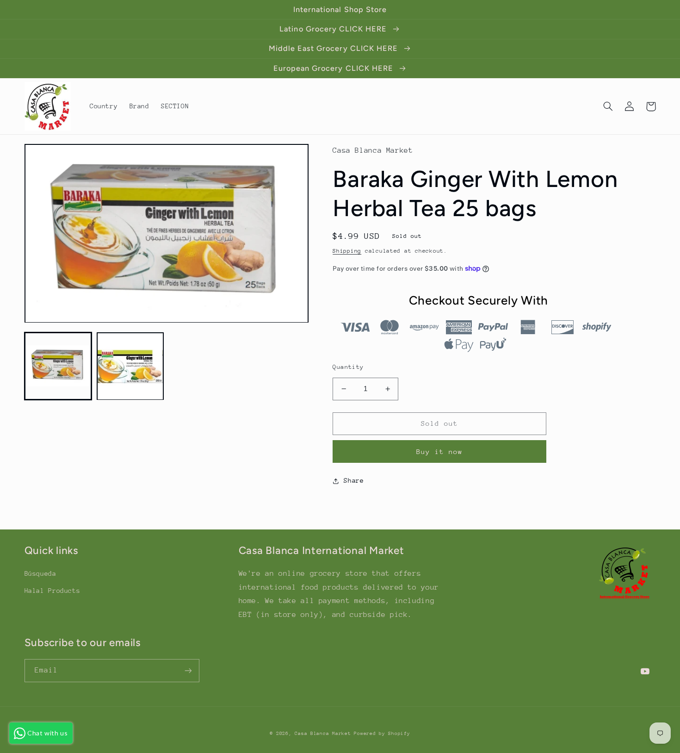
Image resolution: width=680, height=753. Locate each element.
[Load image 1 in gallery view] (58, 366)
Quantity (348, 366)
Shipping (347, 251)
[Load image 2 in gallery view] (130, 366)
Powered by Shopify (382, 733)
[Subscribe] (187, 670)
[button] (608, 106)
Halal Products (52, 590)
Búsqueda (40, 573)
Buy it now (439, 451)
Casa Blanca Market (324, 733)
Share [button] (354, 480)
